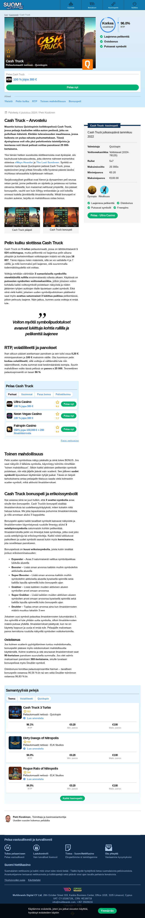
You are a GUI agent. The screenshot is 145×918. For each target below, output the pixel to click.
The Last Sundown (47, 162)
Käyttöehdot (34, 880)
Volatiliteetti (26, 698)
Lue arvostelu (35, 718)
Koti (6, 15)
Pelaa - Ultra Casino (103, 215)
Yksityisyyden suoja (14, 880)
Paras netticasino (70, 440)
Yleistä (8, 101)
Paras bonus (44, 394)
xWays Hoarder (24, 162)
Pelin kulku (22, 101)
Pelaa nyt (72, 87)
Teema (11, 698)
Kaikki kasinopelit (72, 798)
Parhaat (12, 394)
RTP (34, 101)
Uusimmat (26, 394)
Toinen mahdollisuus (53, 101)
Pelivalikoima (63, 394)
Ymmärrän (107, 910)
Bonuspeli (75, 101)
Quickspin (43, 698)
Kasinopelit (13, 15)
